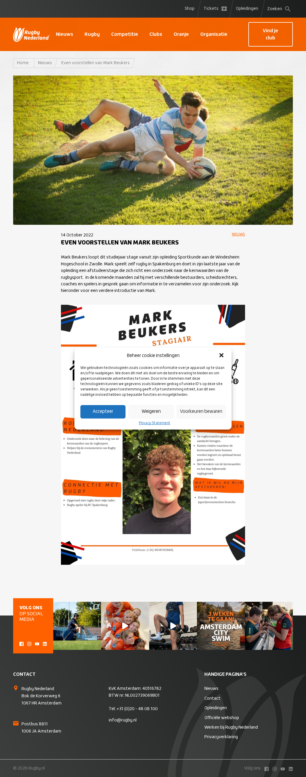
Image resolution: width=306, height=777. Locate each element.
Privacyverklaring (221, 737)
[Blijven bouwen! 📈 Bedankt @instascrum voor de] (77, 626)
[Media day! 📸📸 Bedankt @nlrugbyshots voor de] (125, 626)
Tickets (211, 9)
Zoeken (274, 9)
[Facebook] (21, 643)
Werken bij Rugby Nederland (231, 727)
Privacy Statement (154, 423)
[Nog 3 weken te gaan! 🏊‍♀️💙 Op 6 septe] (221, 626)
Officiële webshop (221, 718)
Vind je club (270, 34)
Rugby (92, 34)
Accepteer (103, 411)
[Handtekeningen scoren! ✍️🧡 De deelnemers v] (269, 626)
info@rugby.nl (123, 720)
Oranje (181, 34)
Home (23, 63)
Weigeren (151, 411)
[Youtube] (37, 643)
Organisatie (213, 34)
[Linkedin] (45, 643)
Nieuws (64, 34)
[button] (222, 355)
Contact (212, 698)
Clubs (155, 34)
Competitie (124, 34)
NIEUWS (238, 234)
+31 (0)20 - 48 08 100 (137, 709)
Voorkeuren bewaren (201, 411)
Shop (190, 9)
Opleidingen (247, 9)
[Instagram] (29, 643)
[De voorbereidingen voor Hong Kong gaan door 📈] (173, 626)
